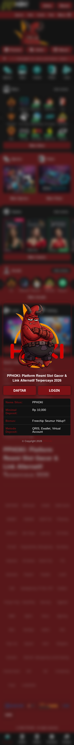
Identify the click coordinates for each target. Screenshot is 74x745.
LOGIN (54, 390)
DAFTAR (19, 390)
